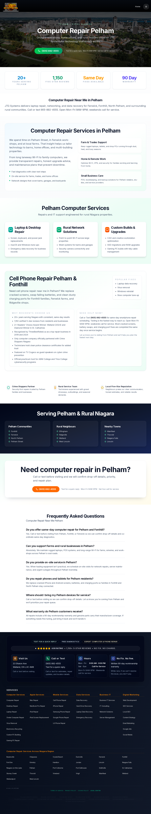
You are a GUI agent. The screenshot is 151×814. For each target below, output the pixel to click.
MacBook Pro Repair (37, 706)
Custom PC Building (14, 735)
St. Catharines (127, 768)
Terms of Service (56, 790)
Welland (125, 773)
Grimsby (32, 762)
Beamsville (10, 757)
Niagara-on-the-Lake (14, 768)
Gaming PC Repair (13, 740)
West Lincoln (34, 779)
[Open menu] (146, 6)
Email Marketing (128, 723)
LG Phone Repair (59, 723)
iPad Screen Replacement (39, 717)
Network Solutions (106, 712)
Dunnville (79, 757)
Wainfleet (102, 773)
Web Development (130, 700)
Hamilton (56, 762)
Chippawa (33, 757)
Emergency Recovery (84, 717)
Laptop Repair (12, 712)
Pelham (32, 768)
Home (137, 7)
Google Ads (127, 729)
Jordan (78, 762)
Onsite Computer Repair (15, 717)
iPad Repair (34, 712)
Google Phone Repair (61, 717)
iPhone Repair (58, 706)
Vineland (56, 773)
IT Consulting (104, 706)
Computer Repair (13, 700)
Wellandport (11, 779)
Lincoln (101, 762)
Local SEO (126, 712)
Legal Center (95, 790)
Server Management (107, 717)
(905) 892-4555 (50, 51)
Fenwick (102, 757)
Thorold (32, 773)
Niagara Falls (127, 762)
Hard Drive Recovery (84, 706)
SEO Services (128, 706)
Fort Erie (9, 762)
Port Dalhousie (81, 768)
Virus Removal (12, 723)
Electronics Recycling (14, 729)
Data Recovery (81, 700)
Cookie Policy (83, 790)
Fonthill (124, 757)
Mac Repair (34, 700)
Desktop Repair (12, 706)
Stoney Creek (12, 773)
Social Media (127, 735)
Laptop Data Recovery (84, 712)
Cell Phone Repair (59, 700)
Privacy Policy (70, 790)
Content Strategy (129, 717)
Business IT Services (107, 700)
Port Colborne (58, 768)
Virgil (78, 773)
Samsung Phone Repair (61, 712)
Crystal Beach (58, 757)
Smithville (102, 768)
